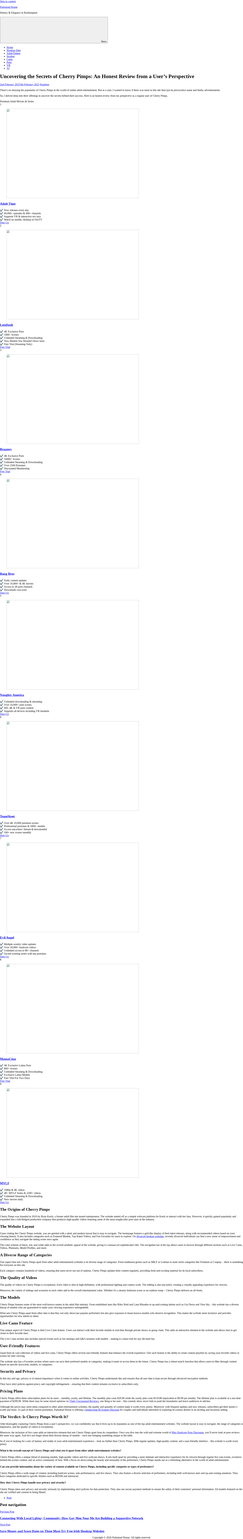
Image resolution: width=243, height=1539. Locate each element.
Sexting (11, 56)
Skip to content (8, 1)
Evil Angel (7, 937)
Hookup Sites (14, 50)
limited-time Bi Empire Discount (102, 1409)
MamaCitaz (8, 1059)
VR (8, 65)
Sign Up (4, 222)
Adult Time (8, 203)
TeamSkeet (7, 816)
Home (10, 47)
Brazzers (6, 449)
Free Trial (5, 347)
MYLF (4, 1183)
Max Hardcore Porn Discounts (188, 1432)
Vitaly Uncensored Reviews (84, 1401)
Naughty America (12, 695)
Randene (44, 84)
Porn (9, 62)
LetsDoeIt (6, 325)
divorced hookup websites (150, 1236)
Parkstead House (9, 7)
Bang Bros (7, 574)
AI (8, 68)
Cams (10, 59)
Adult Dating (13, 53)
